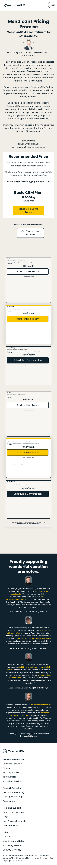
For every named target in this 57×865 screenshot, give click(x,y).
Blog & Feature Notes (13, 840)
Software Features (12, 763)
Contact (7, 836)
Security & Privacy (12, 772)
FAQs (5, 816)
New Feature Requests (14, 821)
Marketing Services (12, 781)
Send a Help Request (13, 812)
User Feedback (11, 825)
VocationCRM (15, 5)
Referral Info (9, 801)
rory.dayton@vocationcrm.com (28, 146)
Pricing (6, 767)
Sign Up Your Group (13, 796)
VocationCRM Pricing (13, 792)
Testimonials (9, 776)
